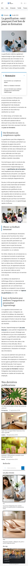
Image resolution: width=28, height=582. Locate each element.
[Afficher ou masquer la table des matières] (20, 76)
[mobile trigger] (2, 3)
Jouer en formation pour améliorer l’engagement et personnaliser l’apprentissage (12, 90)
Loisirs (3, 435)
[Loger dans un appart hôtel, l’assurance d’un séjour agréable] (14, 421)
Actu (4, 503)
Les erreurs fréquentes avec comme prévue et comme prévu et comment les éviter (13, 507)
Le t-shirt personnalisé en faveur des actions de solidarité (13, 407)
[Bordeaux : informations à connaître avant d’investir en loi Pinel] (14, 445)
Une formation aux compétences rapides (12, 81)
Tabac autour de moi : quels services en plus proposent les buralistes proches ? (13, 557)
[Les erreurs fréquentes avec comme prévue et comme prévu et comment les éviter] (14, 488)
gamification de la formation (16, 169)
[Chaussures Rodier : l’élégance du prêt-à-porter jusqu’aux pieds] (14, 524)
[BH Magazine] (10, 3)
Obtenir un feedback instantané (12, 85)
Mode (4, 539)
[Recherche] (22, 3)
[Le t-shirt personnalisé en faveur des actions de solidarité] (14, 396)
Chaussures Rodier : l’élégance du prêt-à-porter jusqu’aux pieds (13, 542)
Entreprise (4, 410)
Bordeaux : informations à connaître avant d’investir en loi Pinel (12, 456)
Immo (3, 459)
